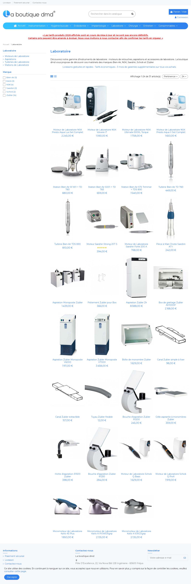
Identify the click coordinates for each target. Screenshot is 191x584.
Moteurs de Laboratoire (17, 56)
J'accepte (12, 577)
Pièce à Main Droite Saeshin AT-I (170, 245)
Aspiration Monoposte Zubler (68, 302)
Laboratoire (9, 50)
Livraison (7, 2)
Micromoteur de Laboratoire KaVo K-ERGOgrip (136, 532)
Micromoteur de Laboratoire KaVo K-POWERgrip (102, 532)
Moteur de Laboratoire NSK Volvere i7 (102, 131)
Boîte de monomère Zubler (136, 359)
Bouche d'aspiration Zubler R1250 (102, 475)
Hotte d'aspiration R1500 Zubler (67, 475)
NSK (9, 84)
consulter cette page (15, 571)
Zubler (11, 95)
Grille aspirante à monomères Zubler (171, 418)
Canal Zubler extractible (67, 417)
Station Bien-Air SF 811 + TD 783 (67, 188)
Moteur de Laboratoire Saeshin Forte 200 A (136, 245)
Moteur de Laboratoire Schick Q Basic (136, 475)
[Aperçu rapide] (68, 126)
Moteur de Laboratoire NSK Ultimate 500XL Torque (136, 131)
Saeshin (11, 88)
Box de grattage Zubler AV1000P (171, 303)
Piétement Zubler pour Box (102, 302)
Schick (11, 91)
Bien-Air (11, 77)
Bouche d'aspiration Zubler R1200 (136, 418)
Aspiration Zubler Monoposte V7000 (102, 360)
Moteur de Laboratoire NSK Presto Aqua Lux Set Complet (67, 131)
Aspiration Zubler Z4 (136, 302)
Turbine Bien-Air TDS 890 (67, 244)
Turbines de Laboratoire (17, 62)
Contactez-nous (39, 2)
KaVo (10, 81)
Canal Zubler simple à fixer (170, 359)
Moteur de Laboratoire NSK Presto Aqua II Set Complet (170, 131)
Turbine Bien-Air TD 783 (170, 187)
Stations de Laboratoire (17, 65)
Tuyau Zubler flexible (102, 417)
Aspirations (10, 59)
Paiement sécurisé (22, 2)
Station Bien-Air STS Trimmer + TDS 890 (136, 188)
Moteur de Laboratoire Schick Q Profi (170, 475)
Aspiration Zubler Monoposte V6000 (68, 360)
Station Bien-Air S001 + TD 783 (102, 188)
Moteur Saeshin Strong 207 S (102, 244)
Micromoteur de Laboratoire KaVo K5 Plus (67, 532)
